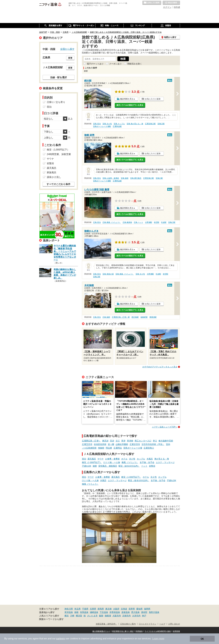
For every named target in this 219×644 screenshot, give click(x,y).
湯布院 (144, 612)
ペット (144, 466)
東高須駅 (153, 317)
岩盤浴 (152, 466)
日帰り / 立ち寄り (56, 102)
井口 (155, 441)
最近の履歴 (171, 3)
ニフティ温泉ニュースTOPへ (164, 427)
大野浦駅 (148, 222)
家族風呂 (51, 172)
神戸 (144, 615)
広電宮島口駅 (150, 124)
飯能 (101, 615)
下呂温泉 (104, 612)
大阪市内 (116, 615)
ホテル (124, 459)
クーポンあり (115, 64)
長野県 (132, 609)
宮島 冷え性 (107, 124)
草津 (123, 441)
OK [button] (202, 638)
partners (60, 638)
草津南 (130, 441)
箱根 (76, 612)
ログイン (167, 7)
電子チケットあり (95, 64)
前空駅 (156, 222)
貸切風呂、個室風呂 (107, 466)
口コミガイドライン (147, 624)
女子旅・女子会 (147, 462)
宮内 (168, 444)
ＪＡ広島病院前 (89, 448)
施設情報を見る (127, 99)
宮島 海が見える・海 (135, 124)
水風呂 (150, 459)
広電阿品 (118, 448)
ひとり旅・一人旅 (111, 462)
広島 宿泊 (97, 222)
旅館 (95, 466)
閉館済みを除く (134, 64)
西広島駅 (135, 317)
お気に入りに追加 (152, 99)
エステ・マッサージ (165, 462)
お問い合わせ (174, 624)
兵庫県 (93, 609)
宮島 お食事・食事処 (110, 178)
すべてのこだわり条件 (58, 184)
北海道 (124, 609)
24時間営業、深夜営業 (59, 154)
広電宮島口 (149, 448)
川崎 (72, 615)
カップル (141, 459)
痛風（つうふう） (130, 462)
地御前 (101, 448)
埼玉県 (77, 609)
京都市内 (126, 615)
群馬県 (101, 609)
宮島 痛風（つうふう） (124, 274)
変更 (70, 58)
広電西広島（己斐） (91, 441)
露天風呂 (92, 459)
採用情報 (176, 631)
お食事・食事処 (112, 459)
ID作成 (177, 7)
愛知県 (139, 609)
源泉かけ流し (54, 177)
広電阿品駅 (117, 126)
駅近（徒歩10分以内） (129, 466)
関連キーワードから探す (51, 619)
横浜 (67, 615)
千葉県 (85, 609)
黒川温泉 (135, 612)
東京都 (108, 609)
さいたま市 (92, 615)
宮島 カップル (119, 124)
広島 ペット (138, 222)
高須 (112, 441)
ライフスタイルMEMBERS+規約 (158, 631)
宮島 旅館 (124, 178)
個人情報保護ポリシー (101, 631)
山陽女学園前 (122, 444)
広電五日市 (87, 444)
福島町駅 (144, 317)
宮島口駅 (161, 124)
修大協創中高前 (166, 441)
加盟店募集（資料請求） (106, 624)
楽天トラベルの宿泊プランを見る (130, 105)
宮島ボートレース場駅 (102, 126)
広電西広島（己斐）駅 (121, 317)
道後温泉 (125, 612)
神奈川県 (69, 609)
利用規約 (139, 631)
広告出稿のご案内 (128, 624)
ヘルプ (162, 624)
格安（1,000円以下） (92, 462)
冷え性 (132, 459)
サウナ (100, 459)
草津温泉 (69, 612)
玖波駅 (163, 222)
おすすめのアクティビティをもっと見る (159, 367)
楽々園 (111, 444)
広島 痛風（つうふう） (111, 222)
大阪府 (116, 609)
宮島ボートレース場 (132, 448)
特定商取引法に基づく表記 (123, 631)
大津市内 (136, 615)
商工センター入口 (143, 441)
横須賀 (79, 615)
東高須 (105, 441)
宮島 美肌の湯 (108, 274)
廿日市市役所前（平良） (153, 444)
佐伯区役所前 (100, 444)
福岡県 (147, 609)
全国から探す (67, 49)
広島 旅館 (106, 317)
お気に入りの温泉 (151, 3)
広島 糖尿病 (127, 222)
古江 (118, 441)
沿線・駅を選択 (58, 77)
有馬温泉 (84, 612)
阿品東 (109, 448)
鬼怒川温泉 (154, 612)
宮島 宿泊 (97, 124)
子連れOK (86, 466)
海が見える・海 (161, 459)
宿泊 (84, 459)
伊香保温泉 (115, 612)
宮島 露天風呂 (135, 178)
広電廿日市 (135, 444)
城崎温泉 (94, 612)
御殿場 (108, 615)
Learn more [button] (158, 638)
